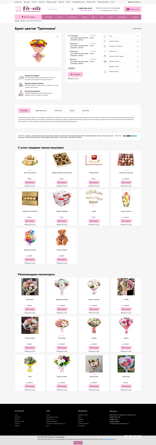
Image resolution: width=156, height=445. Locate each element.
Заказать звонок (115, 421)
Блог (47, 425)
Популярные (73, 17)
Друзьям (99, 135)
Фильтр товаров (29, 17)
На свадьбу (81, 425)
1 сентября (48, 17)
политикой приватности (109, 439)
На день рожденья (83, 423)
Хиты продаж (50, 135)
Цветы (85, 17)
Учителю (110, 135)
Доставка (17, 417)
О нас (16, 415)
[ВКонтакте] (124, 136)
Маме (83, 135)
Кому (102, 17)
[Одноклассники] (126, 136)
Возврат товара (19, 421)
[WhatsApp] (132, 136)
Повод (110, 17)
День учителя (64, 137)
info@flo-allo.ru (114, 419)
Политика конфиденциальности (55, 423)
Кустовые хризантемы (74, 135)
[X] (128, 136)
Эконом (60, 17)
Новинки (56, 135)
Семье (88, 135)
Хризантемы (63, 135)
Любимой (93, 135)
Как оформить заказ (52, 417)
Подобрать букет (83, 415)
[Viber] (130, 136)
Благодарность (54, 137)
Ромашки (80, 419)
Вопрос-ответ (50, 419)
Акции (48, 415)
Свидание (37, 137)
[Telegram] (136, 136)
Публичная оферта (51, 421)
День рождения (29, 137)
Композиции (122, 17)
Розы (93, 17)
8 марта (79, 137)
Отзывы (17, 425)
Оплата (17, 419)
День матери (72, 137)
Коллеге (104, 135)
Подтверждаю (78, 442)
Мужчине (21, 137)
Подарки (135, 17)
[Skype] (134, 136)
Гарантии (17, 423)
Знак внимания (45, 137)
